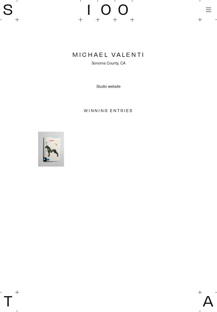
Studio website (108, 86)
